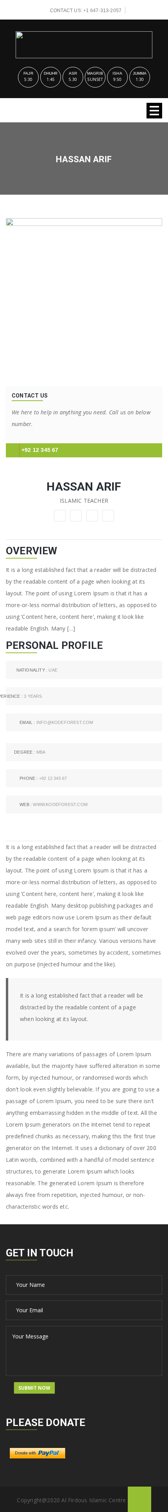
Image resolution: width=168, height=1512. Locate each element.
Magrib (95, 73)
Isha (117, 73)
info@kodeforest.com (56, 722)
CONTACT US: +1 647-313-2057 (86, 10)
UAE (36, 670)
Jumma (140, 73)
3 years (24, 696)
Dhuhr (51, 73)
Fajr (28, 73)
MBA (29, 752)
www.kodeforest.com (54, 804)
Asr (73, 73)
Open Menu (154, 110)
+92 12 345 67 (40, 450)
